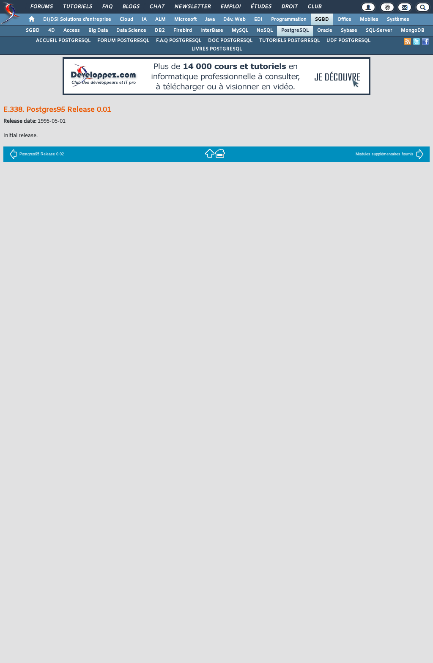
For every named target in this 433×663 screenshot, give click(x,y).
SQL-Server (379, 30)
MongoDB (413, 30)
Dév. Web (234, 19)
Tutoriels (77, 6)
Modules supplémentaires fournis (385, 154)
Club (314, 6)
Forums (41, 6)
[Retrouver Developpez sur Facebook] (425, 41)
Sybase (349, 30)
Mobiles (369, 19)
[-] (220, 153)
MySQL (240, 30)
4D (51, 30)
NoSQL (265, 30)
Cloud (126, 19)
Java (210, 19)
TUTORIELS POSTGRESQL (289, 41)
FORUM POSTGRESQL (123, 41)
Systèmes (398, 19)
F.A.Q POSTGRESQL (178, 41)
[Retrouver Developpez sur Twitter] (416, 41)
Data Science (131, 30)
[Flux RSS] (407, 41)
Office (344, 19)
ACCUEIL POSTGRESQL (63, 41)
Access (71, 30)
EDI (258, 19)
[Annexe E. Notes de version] (210, 153)
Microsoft (185, 19)
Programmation (289, 19)
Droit (289, 6)
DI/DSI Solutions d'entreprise (77, 19)
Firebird (182, 30)
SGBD (322, 19)
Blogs (130, 6)
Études (260, 6)
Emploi (230, 6)
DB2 (160, 30)
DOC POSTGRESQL (230, 41)
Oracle (324, 30)
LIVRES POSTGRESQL (217, 49)
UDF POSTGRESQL (348, 41)
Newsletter (192, 6)
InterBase (211, 30)
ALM (160, 19)
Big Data (98, 30)
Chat (156, 6)
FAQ (107, 6)
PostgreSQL (295, 30)
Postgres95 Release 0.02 (41, 154)
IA (144, 19)
